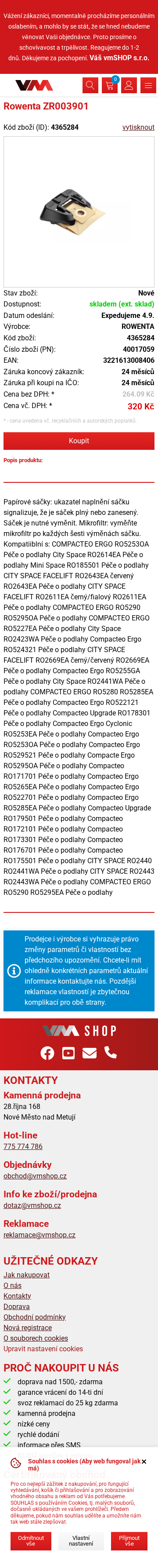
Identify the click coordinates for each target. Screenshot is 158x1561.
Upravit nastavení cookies (43, 1349)
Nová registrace (28, 1328)
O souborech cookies (36, 1338)
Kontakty (17, 1296)
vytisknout (138, 127)
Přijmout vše (129, 1541)
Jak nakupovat (27, 1275)
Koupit (79, 441)
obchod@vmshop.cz (35, 1176)
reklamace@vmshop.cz (39, 1235)
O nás (13, 1285)
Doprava (17, 1306)
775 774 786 (23, 1146)
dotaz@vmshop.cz (32, 1205)
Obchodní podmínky (35, 1317)
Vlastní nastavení (81, 1541)
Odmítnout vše (31, 1541)
